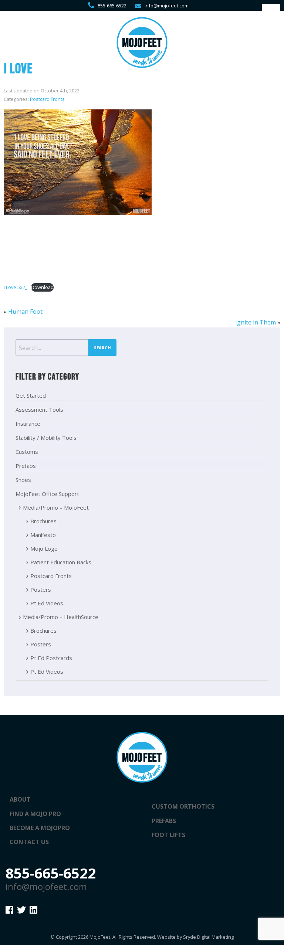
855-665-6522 (112, 5)
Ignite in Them (255, 322)
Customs (27, 451)
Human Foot (25, 311)
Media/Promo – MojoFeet (56, 507)
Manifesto (43, 534)
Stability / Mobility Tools (46, 437)
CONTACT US (29, 842)
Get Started (31, 395)
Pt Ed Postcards (51, 658)
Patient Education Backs (60, 562)
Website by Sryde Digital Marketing (195, 937)
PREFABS (164, 821)
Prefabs (26, 465)
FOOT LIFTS (168, 835)
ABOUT (20, 799)
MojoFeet (99, 937)
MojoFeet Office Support (47, 493)
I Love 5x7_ (15, 287)
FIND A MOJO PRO (35, 814)
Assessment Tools (39, 409)
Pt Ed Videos (46, 603)
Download (42, 287)
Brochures (43, 521)
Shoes (23, 479)
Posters (40, 589)
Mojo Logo (44, 548)
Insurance (28, 423)
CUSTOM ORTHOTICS (183, 806)
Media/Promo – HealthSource (60, 617)
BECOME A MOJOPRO (40, 828)
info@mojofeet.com (167, 5)
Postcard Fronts (47, 99)
